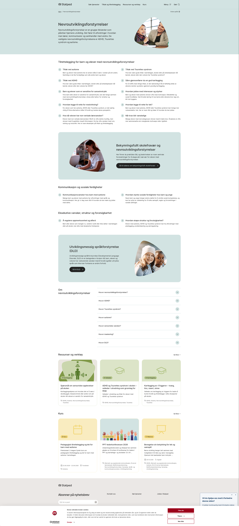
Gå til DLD (76, 269)
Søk (175, 4)
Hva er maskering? (106, 334)
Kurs (144, 4)
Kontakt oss (111, 494)
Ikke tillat (181, 521)
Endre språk (174, 11)
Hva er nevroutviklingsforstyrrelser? (113, 292)
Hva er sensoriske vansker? (110, 326)
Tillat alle (181, 510)
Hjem (59, 11)
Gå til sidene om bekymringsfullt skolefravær (137, 166)
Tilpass (179, 516)
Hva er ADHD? (104, 301)
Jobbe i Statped (162, 494)
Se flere (176, 355)
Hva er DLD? (103, 343)
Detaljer (69, 522)
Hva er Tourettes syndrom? (110, 309)
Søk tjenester (93, 4)
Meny (166, 4)
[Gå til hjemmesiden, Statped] (65, 4)
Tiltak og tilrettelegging (111, 4)
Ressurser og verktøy (131, 4)
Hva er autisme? (105, 317)
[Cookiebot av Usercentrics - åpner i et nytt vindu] (54, 522)
